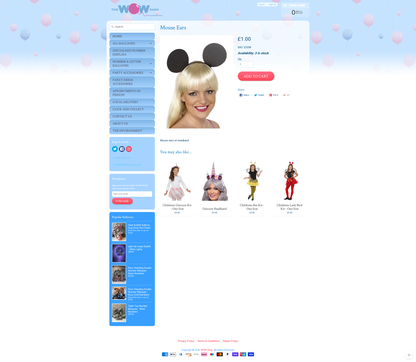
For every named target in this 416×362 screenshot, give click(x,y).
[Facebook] (122, 149)
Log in (262, 4)
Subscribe (122, 201)
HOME (117, 36)
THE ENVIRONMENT (127, 131)
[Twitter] (115, 149)
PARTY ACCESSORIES (128, 73)
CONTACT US (122, 116)
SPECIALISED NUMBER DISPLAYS (129, 53)
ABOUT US (120, 123)
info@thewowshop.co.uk (127, 164)
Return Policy (230, 341)
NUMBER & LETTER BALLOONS (127, 64)
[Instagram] (129, 149)
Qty (240, 59)
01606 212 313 (122, 158)
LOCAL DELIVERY (125, 102)
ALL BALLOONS (124, 43)
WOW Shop (207, 350)
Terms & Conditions (208, 341)
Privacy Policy (186, 341)
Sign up (272, 4)
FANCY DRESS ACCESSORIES (123, 82)
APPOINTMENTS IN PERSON (127, 93)
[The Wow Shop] (135, 10)
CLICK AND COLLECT (128, 109)
